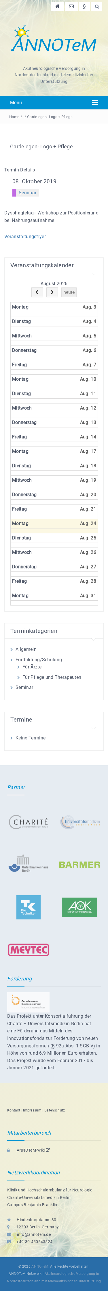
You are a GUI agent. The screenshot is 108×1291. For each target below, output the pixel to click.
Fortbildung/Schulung (39, 659)
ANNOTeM (39, 1266)
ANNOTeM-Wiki (31, 1150)
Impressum (32, 1110)
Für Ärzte (31, 667)
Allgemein (26, 649)
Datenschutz (54, 1110)
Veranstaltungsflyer (25, 236)
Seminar (27, 192)
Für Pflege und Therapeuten (51, 677)
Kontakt (13, 1110)
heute (69, 292)
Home (14, 117)
